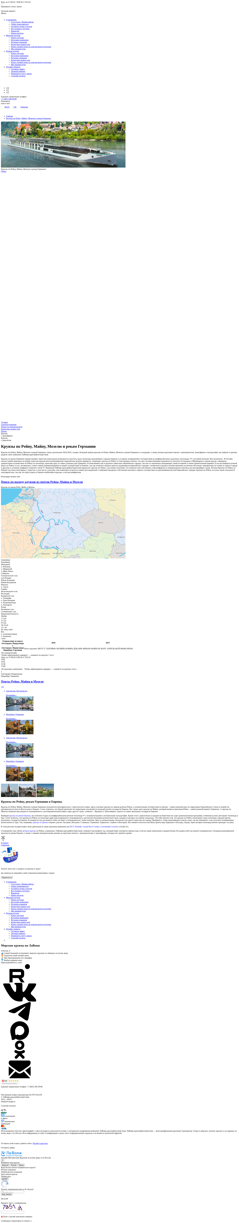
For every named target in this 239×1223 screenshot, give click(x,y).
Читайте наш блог (40, 1143)
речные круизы (29, 831)
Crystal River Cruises (91, 827)
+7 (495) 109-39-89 (9, 99)
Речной (13, 1165)
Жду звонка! (6, 1194)
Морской (5, 1165)
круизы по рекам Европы (20, 816)
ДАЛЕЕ (5, 1179)
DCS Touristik (76, 827)
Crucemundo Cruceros (109, 827)
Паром (21, 1165)
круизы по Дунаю (40, 822)
